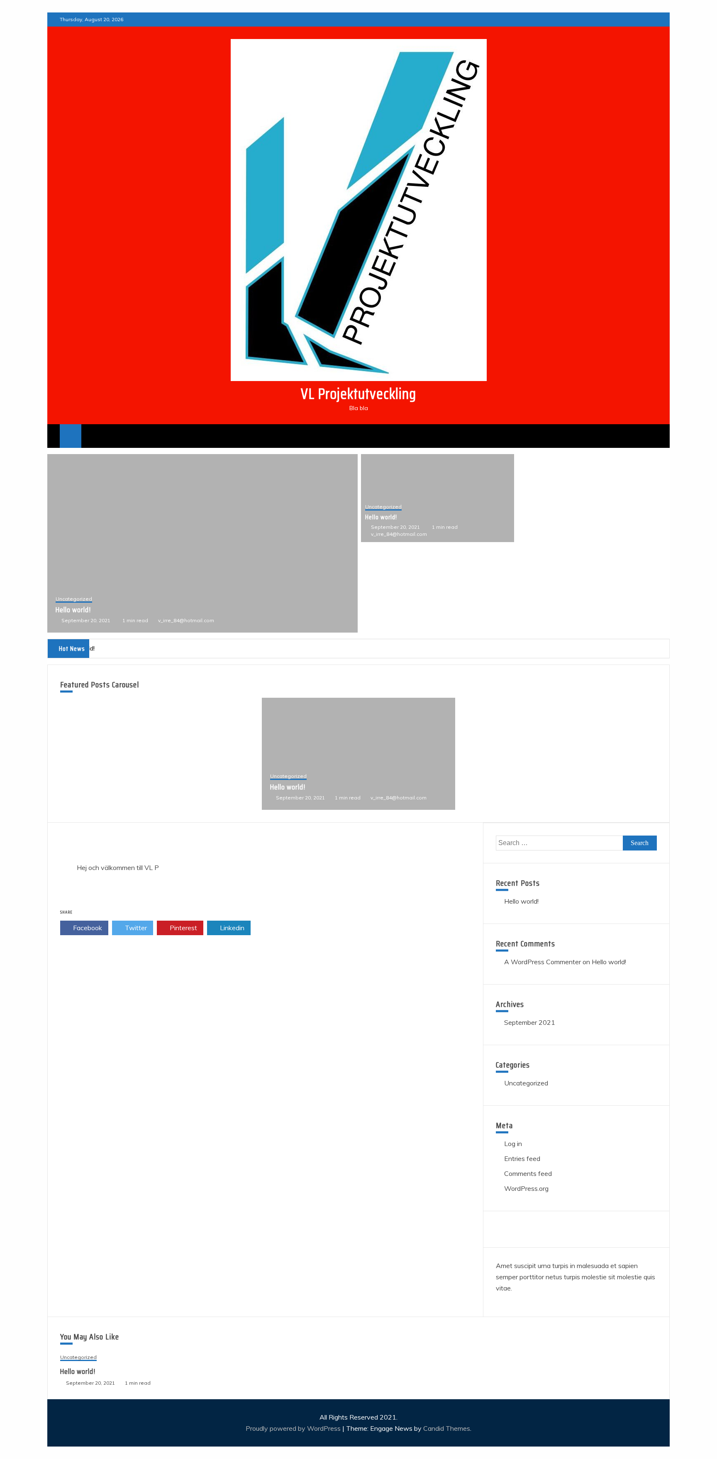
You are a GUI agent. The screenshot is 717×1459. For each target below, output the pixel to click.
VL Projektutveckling (358, 394)
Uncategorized (74, 599)
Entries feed (522, 1158)
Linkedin (231, 928)
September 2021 (529, 1022)
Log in (513, 1143)
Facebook (86, 928)
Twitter (135, 928)
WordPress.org (526, 1188)
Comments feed (528, 1173)
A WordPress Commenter (542, 962)
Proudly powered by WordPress (294, 1428)
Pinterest (182, 928)
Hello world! (73, 610)
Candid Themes (446, 1428)
